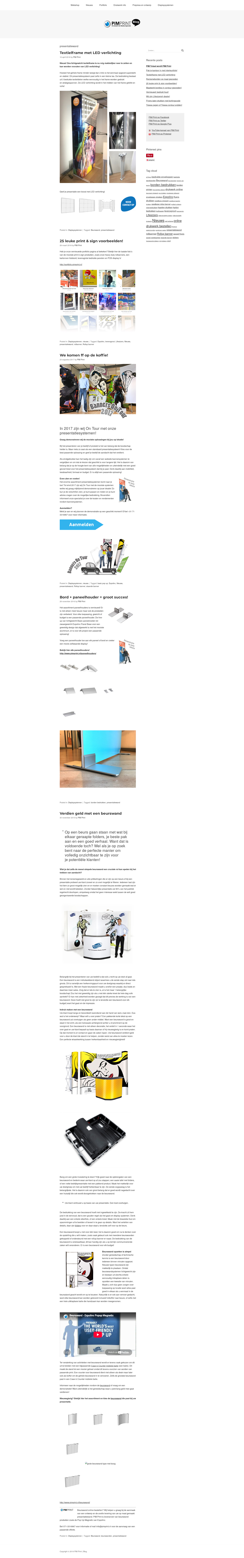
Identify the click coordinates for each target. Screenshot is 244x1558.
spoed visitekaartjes (153, 237)
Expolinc (101, 341)
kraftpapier (160, 211)
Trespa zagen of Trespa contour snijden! (164, 105)
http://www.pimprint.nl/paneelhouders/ (78, 653)
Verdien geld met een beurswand (91, 813)
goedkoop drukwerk (162, 201)
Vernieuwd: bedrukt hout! (157, 92)
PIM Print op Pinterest (161, 133)
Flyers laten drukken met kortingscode (163, 100)
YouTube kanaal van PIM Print (165, 130)
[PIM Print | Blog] (122, 26)
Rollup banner (88, 344)
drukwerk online (174, 189)
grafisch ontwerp (176, 204)
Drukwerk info (119, 5)
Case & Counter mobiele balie (104, 1365)
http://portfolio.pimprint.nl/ (71, 264)
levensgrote (180, 211)
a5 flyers (148, 177)
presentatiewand (107, 230)
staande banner (92, 586)
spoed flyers (178, 233)
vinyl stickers (163, 241)
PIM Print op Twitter (157, 120)
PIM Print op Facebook (159, 117)
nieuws (85, 341)
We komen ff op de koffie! (84, 355)
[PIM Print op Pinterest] (150, 133)
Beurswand (95, 230)
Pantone (174, 227)
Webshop (75, 5)
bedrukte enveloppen (162, 176)
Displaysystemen (165, 5)
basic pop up (103, 583)
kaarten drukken (165, 207)
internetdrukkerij (152, 207)
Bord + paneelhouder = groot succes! (94, 597)
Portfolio (103, 5)
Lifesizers (119, 341)
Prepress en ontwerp (142, 5)
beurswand (105, 1385)
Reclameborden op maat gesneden (162, 79)
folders (78, 1225)
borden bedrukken (98, 802)
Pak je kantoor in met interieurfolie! (161, 70)
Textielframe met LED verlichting (90, 53)
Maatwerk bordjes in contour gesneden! (164, 87)
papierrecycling (150, 230)
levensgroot (110, 341)
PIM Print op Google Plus (160, 123)
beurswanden (106, 1536)
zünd (169, 241)
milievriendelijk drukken (165, 215)
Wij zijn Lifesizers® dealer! (158, 96)
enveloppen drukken (154, 197)
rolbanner (78, 344)
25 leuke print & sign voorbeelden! (91, 241)
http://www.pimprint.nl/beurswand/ (75, 1502)
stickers (175, 237)
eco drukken (162, 193)
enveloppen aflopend (173, 193)
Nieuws (89, 5)
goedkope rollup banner (161, 204)
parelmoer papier (161, 230)
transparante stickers (152, 241)
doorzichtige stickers (159, 190)
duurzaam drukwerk (152, 193)
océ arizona (169, 221)
